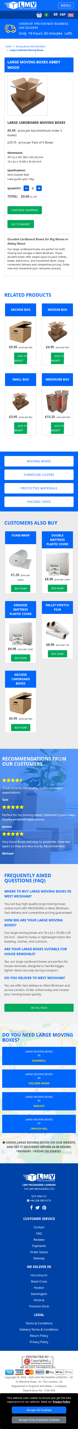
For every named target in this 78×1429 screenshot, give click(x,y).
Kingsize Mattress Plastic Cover (21, 609)
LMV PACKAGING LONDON (51, 1377)
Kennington (39, 1294)
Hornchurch (39, 1275)
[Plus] (39, 188)
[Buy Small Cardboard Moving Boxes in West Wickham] (20, 401)
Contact (39, 1227)
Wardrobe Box (57, 379)
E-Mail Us (40, 1196)
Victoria (39, 1300)
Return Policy (39, 1336)
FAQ (39, 1233)
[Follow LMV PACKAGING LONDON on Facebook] (31, 1208)
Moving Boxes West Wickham (30, 46)
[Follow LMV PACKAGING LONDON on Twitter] (37, 1208)
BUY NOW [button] (21, 588)
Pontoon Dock (39, 1306)
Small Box (20, 379)
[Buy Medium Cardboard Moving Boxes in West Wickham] (57, 332)
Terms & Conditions (39, 1323)
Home (8, 46)
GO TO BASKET (20, 224)
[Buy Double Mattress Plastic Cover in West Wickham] (57, 564)
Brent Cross (39, 1281)
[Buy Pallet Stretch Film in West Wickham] (57, 629)
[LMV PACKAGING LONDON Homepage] (20, 5)
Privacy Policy (61, 1401)
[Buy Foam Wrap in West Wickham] (20, 559)
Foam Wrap (21, 535)
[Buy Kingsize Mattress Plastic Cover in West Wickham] (20, 633)
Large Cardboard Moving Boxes (26, 50)
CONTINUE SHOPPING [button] (24, 210)
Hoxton (39, 1288)
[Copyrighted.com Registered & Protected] (39, 1360)
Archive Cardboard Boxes (20, 679)
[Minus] (26, 188)
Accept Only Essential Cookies (39, 1420)
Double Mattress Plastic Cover (57, 539)
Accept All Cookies (39, 1410)
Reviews (39, 1240)
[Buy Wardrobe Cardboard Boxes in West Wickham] (57, 401)
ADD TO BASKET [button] (20, 358)
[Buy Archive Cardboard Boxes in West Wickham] (20, 332)
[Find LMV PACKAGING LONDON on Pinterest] (44, 1208)
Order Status (39, 1252)
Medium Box (57, 310)
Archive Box (20, 310)
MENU (66, 5)
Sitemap (39, 1258)
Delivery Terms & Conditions (39, 1329)
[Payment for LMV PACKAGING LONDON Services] (39, 1370)
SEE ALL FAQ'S (39, 1007)
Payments (39, 1246)
